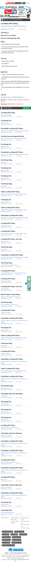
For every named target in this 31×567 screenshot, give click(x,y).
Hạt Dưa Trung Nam (5, 312)
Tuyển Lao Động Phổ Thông (10, 191)
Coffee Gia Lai (23, 534)
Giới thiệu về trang (5, 517)
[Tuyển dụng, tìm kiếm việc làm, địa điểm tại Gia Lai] (15, 3)
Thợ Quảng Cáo (6, 120)
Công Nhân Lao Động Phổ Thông (12, 128)
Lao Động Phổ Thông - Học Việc (11, 239)
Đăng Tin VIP (14, 519)
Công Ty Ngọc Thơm (6, 225)
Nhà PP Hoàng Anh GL (6, 388)
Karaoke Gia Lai (6, 537)
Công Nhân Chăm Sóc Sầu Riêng (12, 393)
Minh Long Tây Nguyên (6, 115)
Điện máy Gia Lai (16, 537)
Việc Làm (6, 19)
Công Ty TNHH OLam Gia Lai (8, 512)
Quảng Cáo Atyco (5, 123)
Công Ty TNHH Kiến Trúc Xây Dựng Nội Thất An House (14, 138)
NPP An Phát (4, 162)
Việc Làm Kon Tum (20, 531)
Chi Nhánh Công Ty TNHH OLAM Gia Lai (13, 26)
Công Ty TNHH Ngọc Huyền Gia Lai (9, 265)
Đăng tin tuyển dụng (15, 517)
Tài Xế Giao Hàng (6, 160)
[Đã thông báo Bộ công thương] (15, 549)
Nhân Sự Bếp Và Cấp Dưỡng (10, 294)
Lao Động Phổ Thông (8, 112)
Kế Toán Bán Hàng (7, 386)
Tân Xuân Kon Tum (17, 542)
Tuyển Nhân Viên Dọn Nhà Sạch (11, 433)
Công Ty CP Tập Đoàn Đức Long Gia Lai (10, 296)
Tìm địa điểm (14, 534)
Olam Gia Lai (4, 479)
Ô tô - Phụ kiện (6, 542)
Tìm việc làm (6, 534)
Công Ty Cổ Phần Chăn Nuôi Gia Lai (9, 427)
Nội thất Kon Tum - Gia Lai (8, 545)
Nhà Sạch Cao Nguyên (6, 435)
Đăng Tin (26, 108)
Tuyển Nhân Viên (6, 510)
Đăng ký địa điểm (14, 521)
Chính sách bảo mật (25, 528)
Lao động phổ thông (16, 19)
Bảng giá (13, 522)
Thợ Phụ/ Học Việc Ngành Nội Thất (12, 136)
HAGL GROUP (4, 396)
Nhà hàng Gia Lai (16, 539)
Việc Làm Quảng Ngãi (7, 531)
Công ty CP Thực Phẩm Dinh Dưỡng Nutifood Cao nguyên (14, 130)
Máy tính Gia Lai (6, 539)
